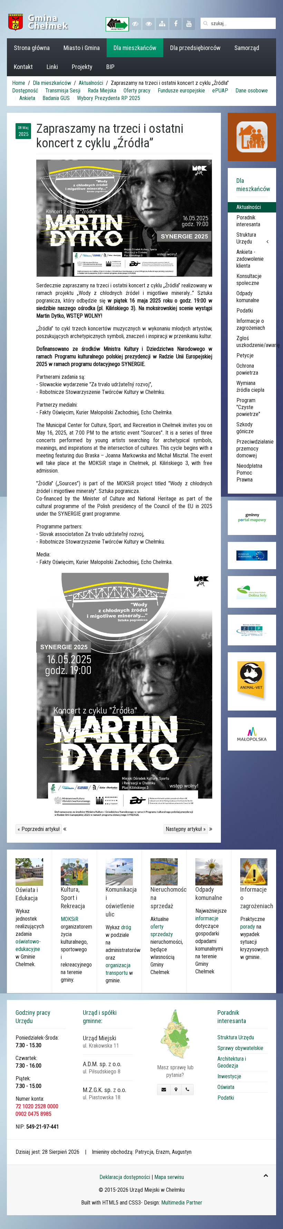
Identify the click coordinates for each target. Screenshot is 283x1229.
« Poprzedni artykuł (39, 829)
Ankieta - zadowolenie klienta (250, 259)
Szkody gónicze (245, 428)
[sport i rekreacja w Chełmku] (74, 871)
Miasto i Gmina (82, 47)
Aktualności (91, 83)
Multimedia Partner (181, 1202)
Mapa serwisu (169, 1177)
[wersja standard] (149, 24)
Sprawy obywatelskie (240, 1048)
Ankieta (27, 98)
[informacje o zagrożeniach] (253, 871)
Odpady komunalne (247, 297)
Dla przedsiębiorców (195, 47)
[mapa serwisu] (162, 24)
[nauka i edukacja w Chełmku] (29, 871)
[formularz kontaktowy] (163, 1089)
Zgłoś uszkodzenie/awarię (256, 341)
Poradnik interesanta (248, 221)
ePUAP (220, 90)
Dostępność (25, 90)
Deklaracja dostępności (124, 1177)
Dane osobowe (251, 90)
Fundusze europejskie (181, 90)
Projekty (82, 66)
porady (247, 926)
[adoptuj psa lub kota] (251, 681)
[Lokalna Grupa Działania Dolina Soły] (251, 592)
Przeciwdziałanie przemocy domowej (255, 448)
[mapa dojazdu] (175, 1034)
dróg (126, 927)
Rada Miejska (102, 90)
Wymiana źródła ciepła (250, 386)
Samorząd (246, 47)
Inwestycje (229, 1076)
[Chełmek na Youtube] (189, 24)
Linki (52, 66)
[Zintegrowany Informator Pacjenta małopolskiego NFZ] (251, 630)
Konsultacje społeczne (249, 279)
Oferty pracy (137, 90)
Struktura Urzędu (246, 238)
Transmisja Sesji (62, 90)
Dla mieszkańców (135, 47)
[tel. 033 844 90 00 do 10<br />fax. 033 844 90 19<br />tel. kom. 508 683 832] (187, 1089)
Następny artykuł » (186, 829)
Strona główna (32, 47)
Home (18, 83)
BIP (110, 66)
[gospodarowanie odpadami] (209, 871)
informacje (206, 918)
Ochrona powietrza (247, 369)
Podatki (244, 310)
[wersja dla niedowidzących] (135, 24)
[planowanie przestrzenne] (164, 871)
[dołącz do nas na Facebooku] (175, 24)
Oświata (225, 1087)
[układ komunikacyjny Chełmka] (119, 871)
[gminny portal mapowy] (251, 517)
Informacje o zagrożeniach (250, 324)
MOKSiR (69, 919)
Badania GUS (56, 98)
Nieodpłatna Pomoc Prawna (249, 473)
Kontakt (23, 66)
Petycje (245, 355)
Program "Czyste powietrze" (248, 407)
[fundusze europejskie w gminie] (251, 556)
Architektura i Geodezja (231, 1062)
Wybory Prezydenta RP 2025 (108, 98)
